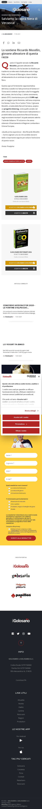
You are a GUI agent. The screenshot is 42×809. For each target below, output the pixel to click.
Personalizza (19, 424)
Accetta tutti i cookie (21, 417)
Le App (30, 2)
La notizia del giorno (17, 490)
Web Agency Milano (14, 804)
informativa (15, 530)
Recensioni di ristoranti (18, 501)
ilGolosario (4, 2)
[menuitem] (21, 680)
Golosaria (10, 2)
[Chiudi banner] (39, 376)
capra (29, 161)
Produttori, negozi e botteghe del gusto (23, 507)
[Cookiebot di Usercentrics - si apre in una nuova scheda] (27, 376)
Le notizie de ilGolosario (18, 488)
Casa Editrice (17, 2)
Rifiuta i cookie (21, 431)
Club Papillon (24, 2)
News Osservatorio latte (14, 161)
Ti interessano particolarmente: (17, 499)
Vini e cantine (15, 504)
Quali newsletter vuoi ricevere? (17, 485)
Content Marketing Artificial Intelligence (14, 806)
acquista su (21, 207)
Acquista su (21, 213)
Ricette (13, 509)
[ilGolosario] (21, 9)
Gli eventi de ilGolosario (18, 493)
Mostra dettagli (30, 411)
